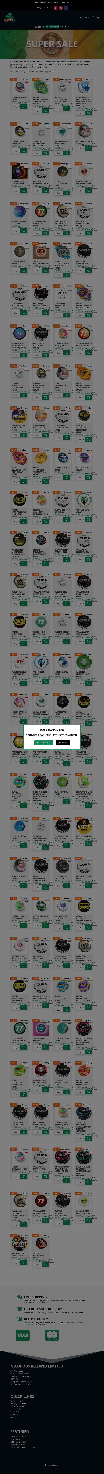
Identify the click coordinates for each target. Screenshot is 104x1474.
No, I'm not (63, 743)
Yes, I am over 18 (43, 743)
